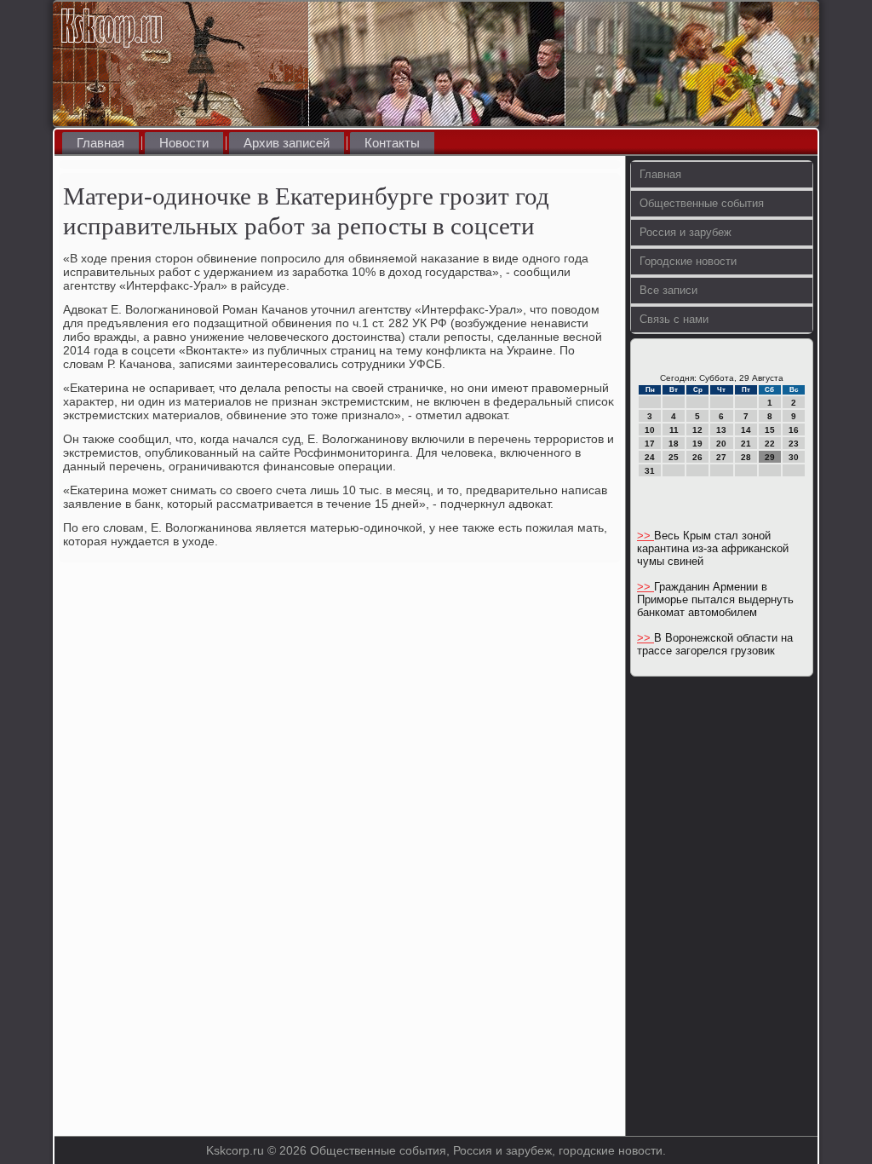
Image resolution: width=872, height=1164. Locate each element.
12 (697, 430)
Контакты (392, 142)
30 (794, 457)
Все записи (668, 290)
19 (697, 443)
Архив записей (287, 142)
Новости (184, 142)
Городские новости (688, 261)
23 (794, 443)
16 (794, 430)
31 (650, 470)
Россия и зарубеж (685, 232)
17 (650, 443)
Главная (100, 142)
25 (673, 457)
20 (721, 443)
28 (746, 457)
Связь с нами (674, 319)
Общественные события (702, 203)
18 (673, 443)
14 (746, 430)
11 (674, 430)
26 (697, 457)
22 (770, 443)
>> (645, 535)
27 (721, 457)
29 (770, 457)
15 (770, 430)
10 (650, 430)
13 (721, 430)
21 (746, 443)
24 (650, 457)
